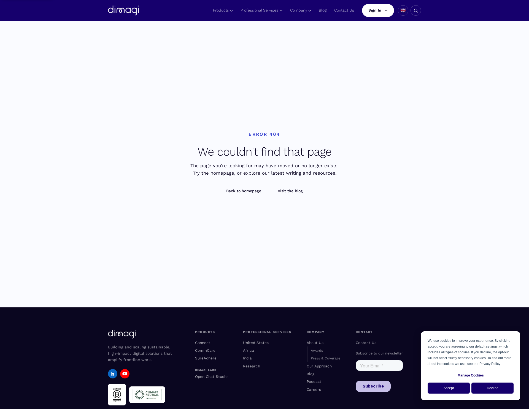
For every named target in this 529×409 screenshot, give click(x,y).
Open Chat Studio (211, 376)
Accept (449, 388)
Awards (317, 350)
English (403, 10)
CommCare (205, 350)
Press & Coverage (325, 358)
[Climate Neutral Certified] (147, 394)
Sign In (374, 10)
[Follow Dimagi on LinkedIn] (112, 373)
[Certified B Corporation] (117, 394)
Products (221, 10)
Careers (314, 389)
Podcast (314, 381)
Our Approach (319, 366)
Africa (248, 350)
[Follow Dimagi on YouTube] (124, 373)
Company (298, 10)
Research (251, 366)
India (247, 358)
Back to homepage (243, 191)
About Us (315, 342)
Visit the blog (290, 191)
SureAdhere (206, 358)
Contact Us (344, 10)
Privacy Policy (489, 364)
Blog (322, 10)
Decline (492, 388)
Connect (202, 342)
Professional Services (259, 10)
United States (256, 342)
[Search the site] (416, 10)
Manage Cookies (471, 375)
